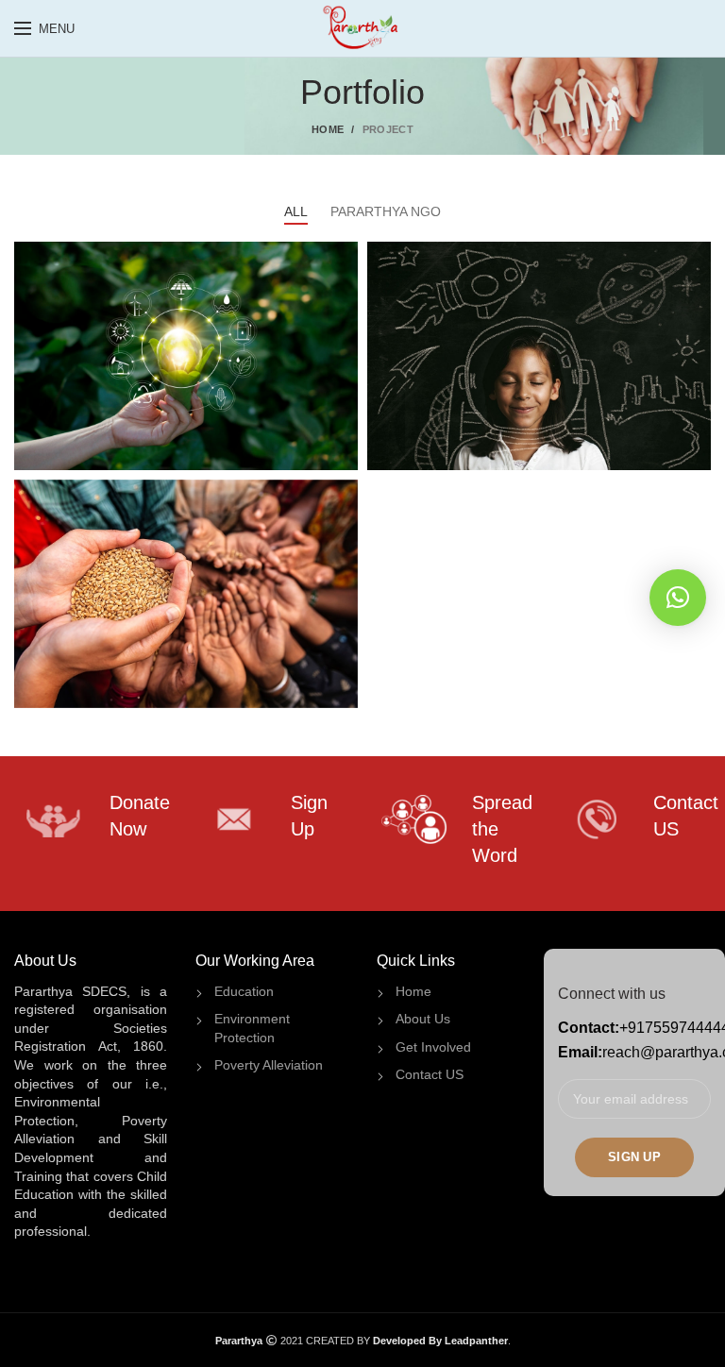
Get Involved (433, 1047)
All (296, 211)
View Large (343, 256)
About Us (423, 1018)
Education (244, 991)
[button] (677, 597)
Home (328, 129)
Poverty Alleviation (268, 1064)
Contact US (430, 1074)
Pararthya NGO (385, 211)
